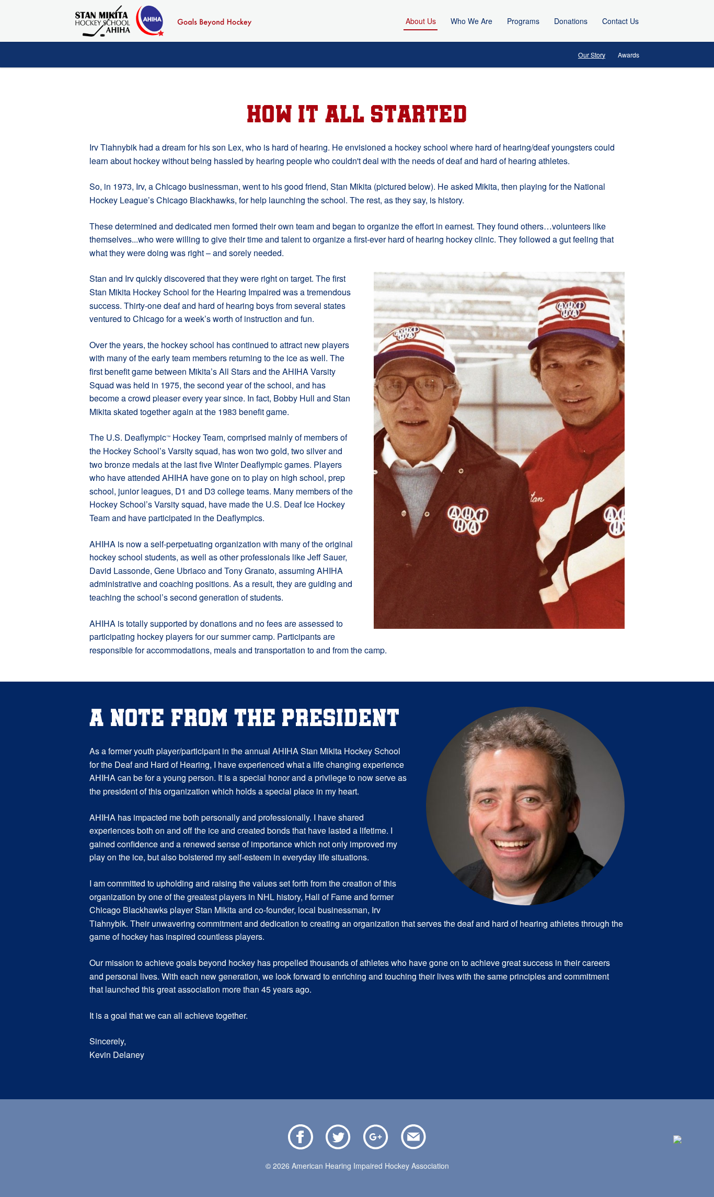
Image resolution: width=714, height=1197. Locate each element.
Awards (628, 54)
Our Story (591, 54)
